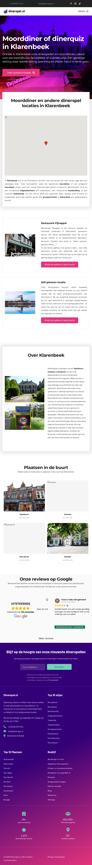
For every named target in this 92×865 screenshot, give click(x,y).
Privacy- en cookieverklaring (60, 768)
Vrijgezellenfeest (55, 716)
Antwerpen (8, 791)
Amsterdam (9, 759)
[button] (46, 143)
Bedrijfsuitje (53, 711)
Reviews (51, 777)
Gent (6, 795)
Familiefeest (53, 734)
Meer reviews (46, 638)
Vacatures (52, 795)
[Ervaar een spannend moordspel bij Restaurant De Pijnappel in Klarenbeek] (20, 235)
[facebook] (71, 4)
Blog (50, 791)
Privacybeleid (53, 680)
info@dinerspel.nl (46, 3)
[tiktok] (80, 4)
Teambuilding (53, 725)
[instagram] (75, 4)
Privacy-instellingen (56, 857)
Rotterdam (8, 764)
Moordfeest (53, 742)
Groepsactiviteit (55, 729)
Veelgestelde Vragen (57, 782)
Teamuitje (52, 720)
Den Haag (8, 773)
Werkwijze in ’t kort (56, 759)
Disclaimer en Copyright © (59, 773)
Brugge (7, 799)
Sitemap (51, 799)
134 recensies (27, 612)
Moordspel (52, 707)
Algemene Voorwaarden (58, 764)
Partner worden (54, 786)
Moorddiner (53, 702)
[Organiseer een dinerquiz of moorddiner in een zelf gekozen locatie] (20, 292)
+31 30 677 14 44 (16, 3)
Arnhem (7, 782)
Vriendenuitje (54, 738)
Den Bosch (8, 777)
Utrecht (7, 768)
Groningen (8, 786)
